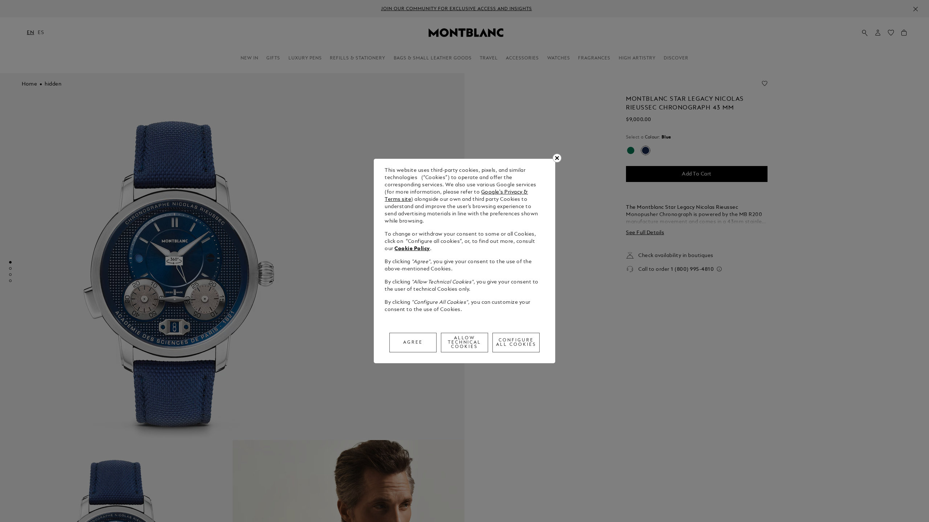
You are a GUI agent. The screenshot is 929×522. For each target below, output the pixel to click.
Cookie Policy (412, 248)
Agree (413, 342)
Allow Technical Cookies (465, 342)
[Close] (557, 158)
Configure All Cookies (516, 342)
